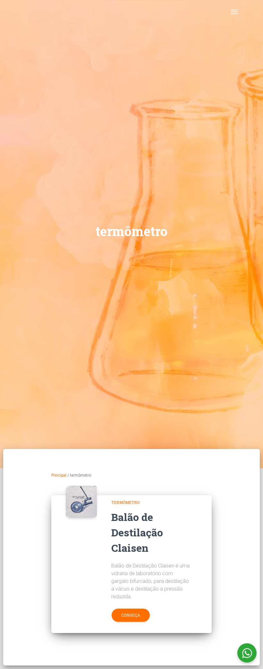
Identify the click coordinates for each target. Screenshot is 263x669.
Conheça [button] (130, 615)
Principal (58, 475)
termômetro (125, 502)
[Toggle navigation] (234, 12)
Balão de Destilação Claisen (137, 532)
